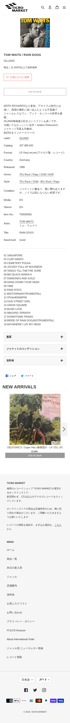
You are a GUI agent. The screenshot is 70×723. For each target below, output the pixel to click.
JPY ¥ (42, 679)
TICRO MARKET (39, 712)
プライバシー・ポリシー (21, 621)
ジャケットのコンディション (23, 348)
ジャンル (12, 576)
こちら (58, 525)
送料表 (10, 360)
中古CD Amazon (16, 630)
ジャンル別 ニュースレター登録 (25, 648)
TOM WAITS (26, 221)
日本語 (26, 679)
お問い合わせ (14, 612)
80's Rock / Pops (49, 181)
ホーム (10, 549)
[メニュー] (64, 7)
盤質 (9, 336)
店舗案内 (12, 585)
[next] (64, 429)
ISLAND (24, 138)
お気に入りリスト (17, 603)
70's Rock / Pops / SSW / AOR (36, 174)
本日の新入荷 (14, 567)
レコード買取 (14, 657)
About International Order (20, 639)
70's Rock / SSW (28, 181)
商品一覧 (12, 558)
